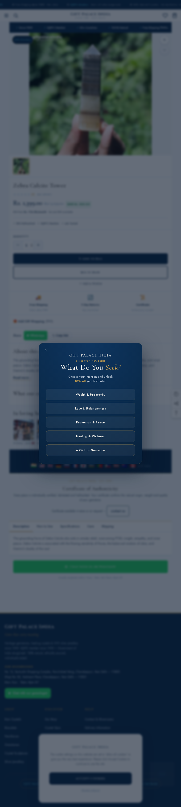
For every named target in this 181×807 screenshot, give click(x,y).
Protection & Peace (90, 422)
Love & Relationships (90, 408)
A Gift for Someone (90, 450)
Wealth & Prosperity (90, 394)
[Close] (46, 350)
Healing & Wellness (90, 436)
